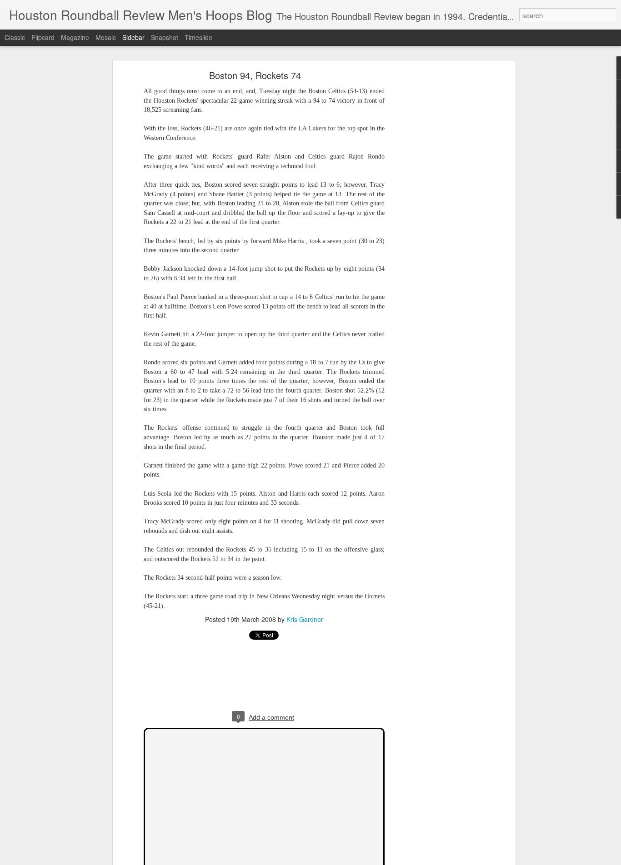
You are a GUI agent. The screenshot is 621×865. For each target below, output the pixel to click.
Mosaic (105, 37)
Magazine (75, 37)
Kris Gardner (304, 619)
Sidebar (133, 37)
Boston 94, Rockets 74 (255, 75)
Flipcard (43, 37)
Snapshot (164, 37)
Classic (15, 37)
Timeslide (198, 37)
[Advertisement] (434, 216)
